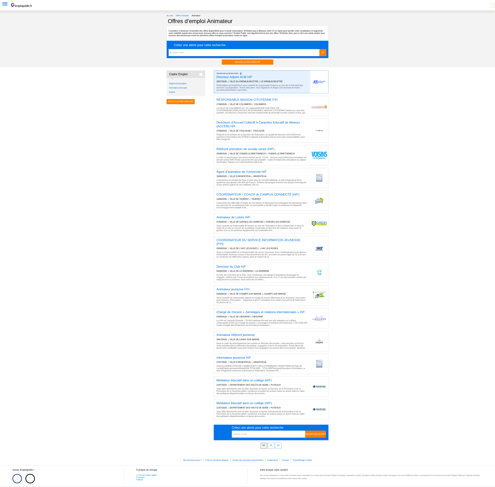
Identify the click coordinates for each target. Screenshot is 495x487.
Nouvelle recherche (247, 62)
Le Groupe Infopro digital (146, 475)
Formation (140, 477)
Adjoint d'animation (178, 83)
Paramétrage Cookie (302, 460)
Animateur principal (178, 88)
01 (264, 445)
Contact (285, 460)
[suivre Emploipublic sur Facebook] (17, 478)
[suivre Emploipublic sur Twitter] (30, 478)
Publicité (139, 480)
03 (278, 445)
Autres (172, 92)
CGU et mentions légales (216, 460)
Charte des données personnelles (247, 460)
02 (271, 445)
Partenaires (272, 460)
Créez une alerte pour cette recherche (199, 45)
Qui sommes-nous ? (192, 460)
